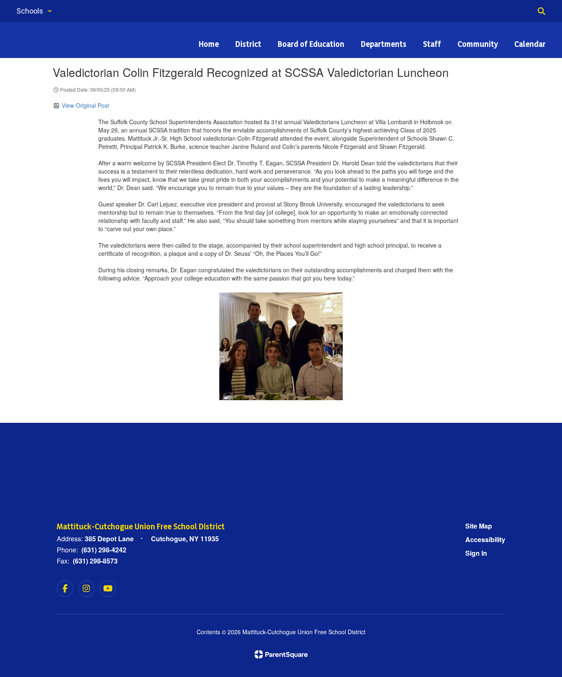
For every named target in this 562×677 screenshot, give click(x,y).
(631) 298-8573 (95, 561)
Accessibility (485, 539)
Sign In (476, 553)
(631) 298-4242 (103, 549)
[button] (34, 11)
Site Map (478, 526)
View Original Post (85, 105)
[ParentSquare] (281, 654)
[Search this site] (541, 11)
